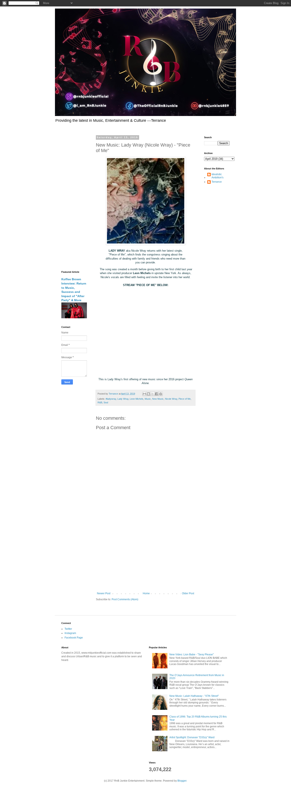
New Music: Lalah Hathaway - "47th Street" (194, 695)
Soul (106, 402)
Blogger (181, 780)
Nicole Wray (171, 399)
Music (148, 399)
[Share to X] (152, 394)
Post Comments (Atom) (125, 599)
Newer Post (103, 593)
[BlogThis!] (148, 394)
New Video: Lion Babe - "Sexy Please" (191, 654)
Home (146, 593)
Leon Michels (136, 399)
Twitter (68, 628)
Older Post (188, 593)
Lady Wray (122, 399)
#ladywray (111, 399)
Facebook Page (74, 637)
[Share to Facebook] (156, 394)
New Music (158, 399)
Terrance (217, 181)
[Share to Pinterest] (160, 394)
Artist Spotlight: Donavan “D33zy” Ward (192, 737)
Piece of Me (185, 399)
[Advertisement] (145, 557)
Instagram (70, 633)
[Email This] (144, 394)
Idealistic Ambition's (217, 176)
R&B (100, 402)
